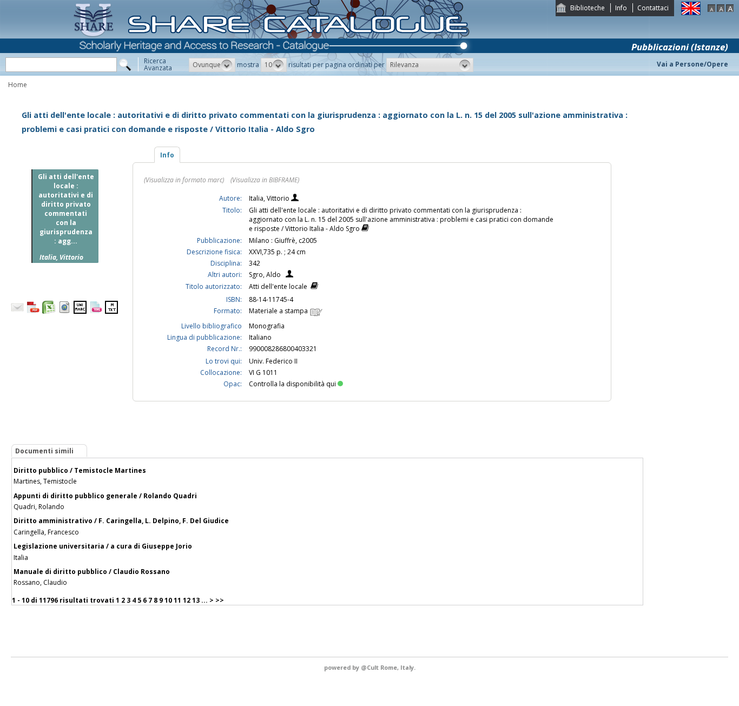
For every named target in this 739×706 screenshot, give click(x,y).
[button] (212, 65)
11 (177, 600)
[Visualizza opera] (365, 229)
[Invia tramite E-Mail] (17, 311)
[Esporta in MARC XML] (95, 311)
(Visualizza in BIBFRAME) (264, 179)
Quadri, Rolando (39, 506)
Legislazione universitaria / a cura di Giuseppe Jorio (103, 546)
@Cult (370, 667)
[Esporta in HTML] (64, 311)
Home (17, 84)
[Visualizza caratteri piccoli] (711, 9)
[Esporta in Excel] (48, 311)
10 (168, 600)
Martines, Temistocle (45, 481)
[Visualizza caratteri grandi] (730, 9)
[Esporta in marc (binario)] (80, 311)
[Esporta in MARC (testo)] (111, 311)
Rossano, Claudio (40, 582)
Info (621, 7)
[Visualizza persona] (295, 198)
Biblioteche (587, 7)
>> (219, 600)
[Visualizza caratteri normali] (720, 9)
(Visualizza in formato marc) (184, 179)
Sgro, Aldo (265, 274)
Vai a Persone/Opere (692, 64)
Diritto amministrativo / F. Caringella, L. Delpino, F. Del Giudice (121, 520)
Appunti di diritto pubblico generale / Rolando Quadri (105, 495)
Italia (21, 557)
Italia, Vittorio (270, 198)
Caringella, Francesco (46, 532)
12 (186, 600)
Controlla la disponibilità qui (292, 383)
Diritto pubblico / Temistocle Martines (80, 470)
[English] (691, 12)
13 (196, 600)
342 (254, 263)
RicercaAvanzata (158, 64)
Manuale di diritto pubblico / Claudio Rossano (92, 571)
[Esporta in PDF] (33, 311)
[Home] (273, 73)
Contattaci (653, 7)
